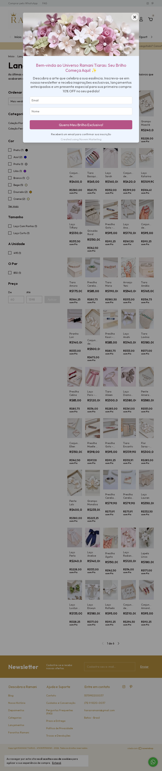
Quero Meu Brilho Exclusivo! (81, 125)
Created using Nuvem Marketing (81, 139)
